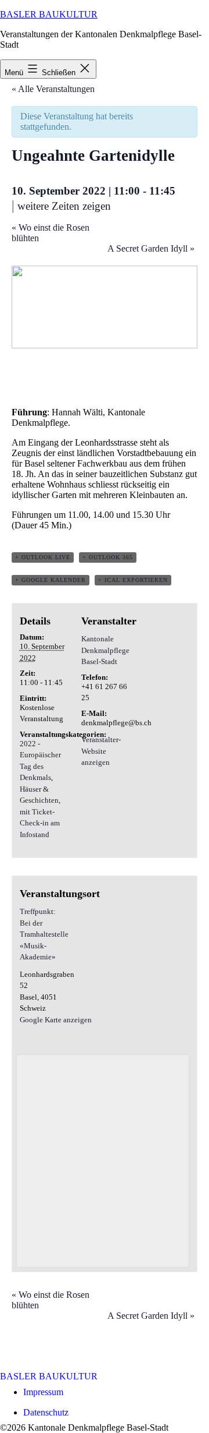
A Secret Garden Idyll (150, 248)
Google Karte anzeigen (56, 1019)
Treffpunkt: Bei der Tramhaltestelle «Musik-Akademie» (44, 934)
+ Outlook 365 (107, 557)
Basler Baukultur (49, 14)
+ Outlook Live (42, 557)
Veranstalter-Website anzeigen (101, 751)
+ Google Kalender (50, 580)
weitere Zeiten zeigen (64, 206)
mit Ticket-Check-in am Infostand (40, 823)
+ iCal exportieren (133, 580)
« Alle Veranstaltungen (53, 89)
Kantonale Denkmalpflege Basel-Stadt (105, 650)
